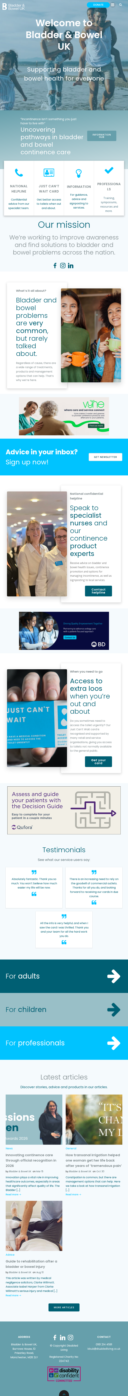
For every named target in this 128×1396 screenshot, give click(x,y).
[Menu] (113, 5)
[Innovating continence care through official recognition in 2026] (34, 1119)
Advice (10, 1255)
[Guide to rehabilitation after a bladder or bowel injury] (34, 1226)
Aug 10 (40, 1272)
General (71, 1148)
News (9, 1148)
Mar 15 (39, 1171)
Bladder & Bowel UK (20, 1171)
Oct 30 (100, 1171)
